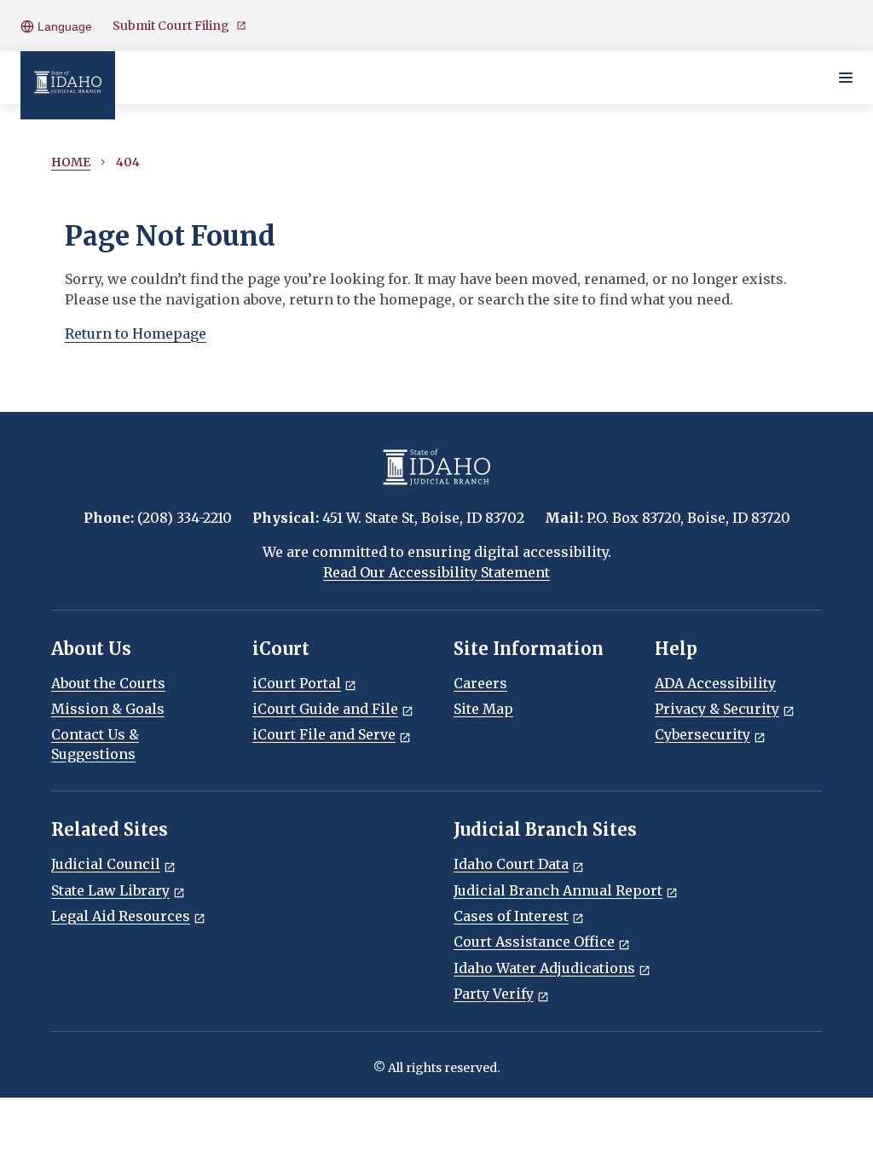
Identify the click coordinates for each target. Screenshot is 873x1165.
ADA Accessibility (715, 683)
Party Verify (494, 993)
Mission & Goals (108, 708)
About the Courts (108, 683)
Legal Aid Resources (120, 915)
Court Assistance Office (534, 941)
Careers (480, 683)
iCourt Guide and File (325, 708)
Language (63, 26)
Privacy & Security (717, 708)
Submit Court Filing (171, 25)
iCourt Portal (296, 683)
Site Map (483, 708)
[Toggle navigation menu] (846, 77)
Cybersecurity (702, 734)
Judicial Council (105, 863)
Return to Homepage (135, 333)
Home (70, 162)
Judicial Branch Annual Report (558, 890)
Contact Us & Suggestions (95, 744)
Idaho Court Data (511, 863)
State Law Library (110, 890)
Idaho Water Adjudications (544, 968)
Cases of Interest (511, 915)
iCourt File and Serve (324, 734)
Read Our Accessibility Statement (436, 572)
